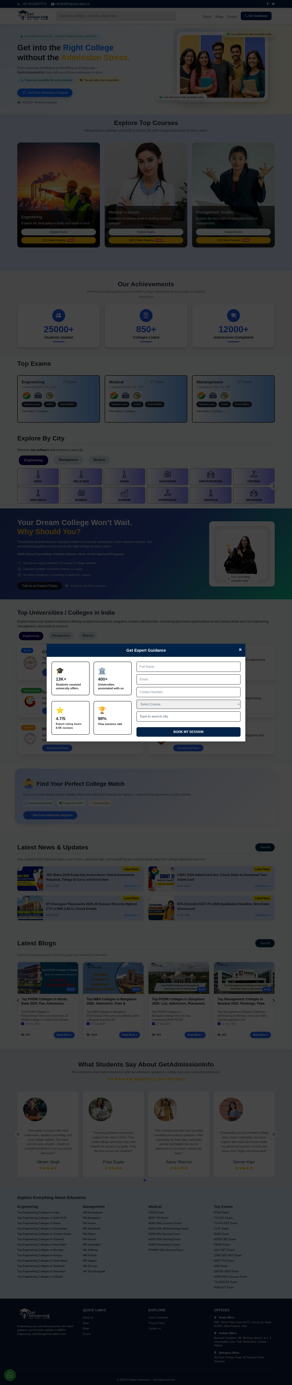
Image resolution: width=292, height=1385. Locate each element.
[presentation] (188, 716)
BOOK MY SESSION (188, 732)
